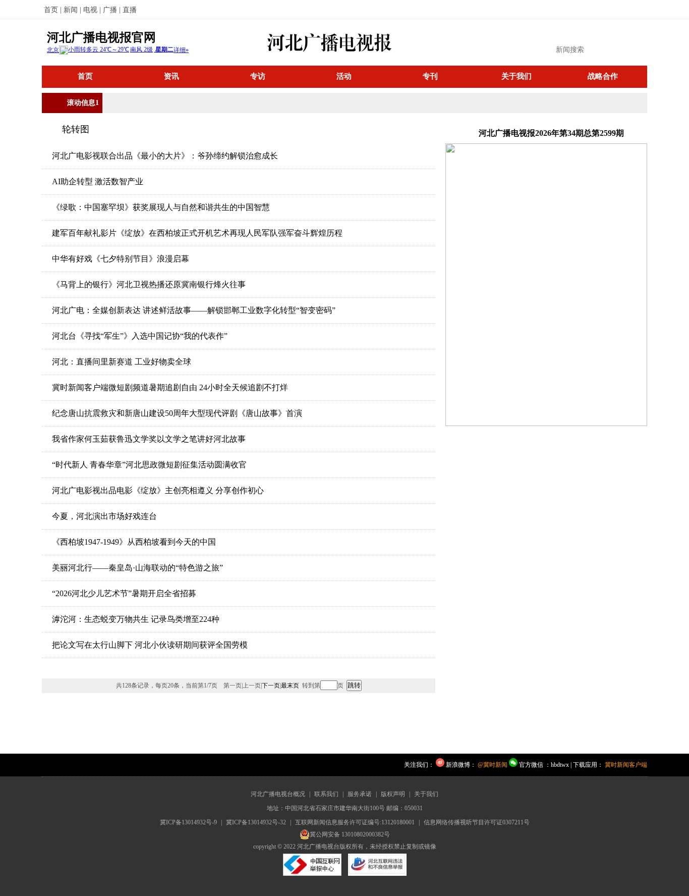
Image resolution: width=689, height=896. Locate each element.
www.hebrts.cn (72, 764)
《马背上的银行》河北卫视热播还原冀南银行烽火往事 (149, 284)
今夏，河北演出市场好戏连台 (104, 516)
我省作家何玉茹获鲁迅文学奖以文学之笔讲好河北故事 (149, 439)
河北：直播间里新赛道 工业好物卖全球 (121, 361)
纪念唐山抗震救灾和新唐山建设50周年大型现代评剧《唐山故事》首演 (177, 413)
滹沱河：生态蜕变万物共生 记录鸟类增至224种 (135, 619)
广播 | (112, 10)
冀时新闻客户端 (626, 764)
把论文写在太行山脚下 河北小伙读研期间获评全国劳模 (150, 645)
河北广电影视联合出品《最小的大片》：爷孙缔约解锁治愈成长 (165, 155)
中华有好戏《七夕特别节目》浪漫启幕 (120, 258)
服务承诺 (360, 794)
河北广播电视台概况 (278, 794)
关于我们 (426, 794)
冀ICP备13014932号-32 (256, 822)
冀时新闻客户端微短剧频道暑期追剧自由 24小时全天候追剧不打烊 (170, 387)
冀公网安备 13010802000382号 (350, 834)
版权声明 (393, 794)
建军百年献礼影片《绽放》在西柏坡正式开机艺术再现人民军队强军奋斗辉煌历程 (197, 233)
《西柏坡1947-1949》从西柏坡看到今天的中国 (134, 542)
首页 (85, 76)
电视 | (92, 10)
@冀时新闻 (492, 764)
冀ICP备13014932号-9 (188, 822)
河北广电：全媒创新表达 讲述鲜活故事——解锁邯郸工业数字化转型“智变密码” (193, 310)
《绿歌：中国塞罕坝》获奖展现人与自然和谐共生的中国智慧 (161, 207)
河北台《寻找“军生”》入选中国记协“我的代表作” (139, 336)
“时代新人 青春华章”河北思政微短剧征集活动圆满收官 (149, 464)
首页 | (53, 10)
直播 (130, 10)
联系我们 (326, 794)
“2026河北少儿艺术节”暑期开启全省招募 (124, 593)
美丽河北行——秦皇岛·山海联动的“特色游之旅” (137, 567)
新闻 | (72, 10)
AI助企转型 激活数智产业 (97, 181)
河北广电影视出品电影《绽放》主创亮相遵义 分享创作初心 (158, 490)
